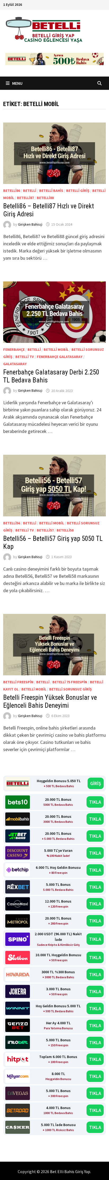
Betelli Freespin (18, 682)
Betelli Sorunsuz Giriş (70, 689)
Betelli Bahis (51, 190)
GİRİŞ (95, 783)
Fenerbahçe (14, 349)
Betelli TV (24, 356)
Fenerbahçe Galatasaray (60, 356)
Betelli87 (25, 197)
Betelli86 (11, 190)
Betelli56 (11, 523)
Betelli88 (45, 197)
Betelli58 (65, 530)
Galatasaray (15, 363)
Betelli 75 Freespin (69, 682)
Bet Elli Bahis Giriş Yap (70, 1171)
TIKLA (95, 802)
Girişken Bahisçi (30, 224)
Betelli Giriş (77, 190)
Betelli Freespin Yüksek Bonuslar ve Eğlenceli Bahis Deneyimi (50, 701)
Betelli (29, 190)
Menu (16, 83)
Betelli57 (45, 530)
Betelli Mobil (56, 349)
